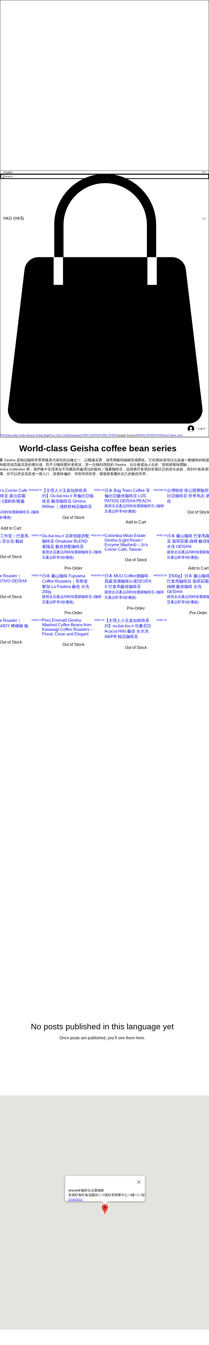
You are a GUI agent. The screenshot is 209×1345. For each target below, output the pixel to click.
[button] (104, 299)
